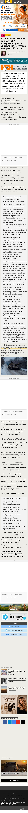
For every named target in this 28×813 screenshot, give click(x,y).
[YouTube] (18, 722)
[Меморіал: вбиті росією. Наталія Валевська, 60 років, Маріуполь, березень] (4, 681)
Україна (3, 35)
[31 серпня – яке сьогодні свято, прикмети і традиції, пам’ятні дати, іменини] (4, 689)
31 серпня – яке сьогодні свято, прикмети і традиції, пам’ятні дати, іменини (16, 688)
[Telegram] (10, 722)
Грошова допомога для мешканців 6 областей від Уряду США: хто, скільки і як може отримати (17, 672)
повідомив (11, 100)
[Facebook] (5, 722)
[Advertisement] (14, 140)
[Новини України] (13, 2)
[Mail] (23, 722)
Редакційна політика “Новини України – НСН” (14, 798)
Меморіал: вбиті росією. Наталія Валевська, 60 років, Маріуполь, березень (17, 680)
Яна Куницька (14, 52)
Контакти (24, 793)
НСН (17, 103)
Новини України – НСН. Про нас (14, 795)
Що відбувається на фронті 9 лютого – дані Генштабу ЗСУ (12, 553)
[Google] (14, 722)
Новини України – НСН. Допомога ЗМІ (11, 793)
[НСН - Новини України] (14, 617)
